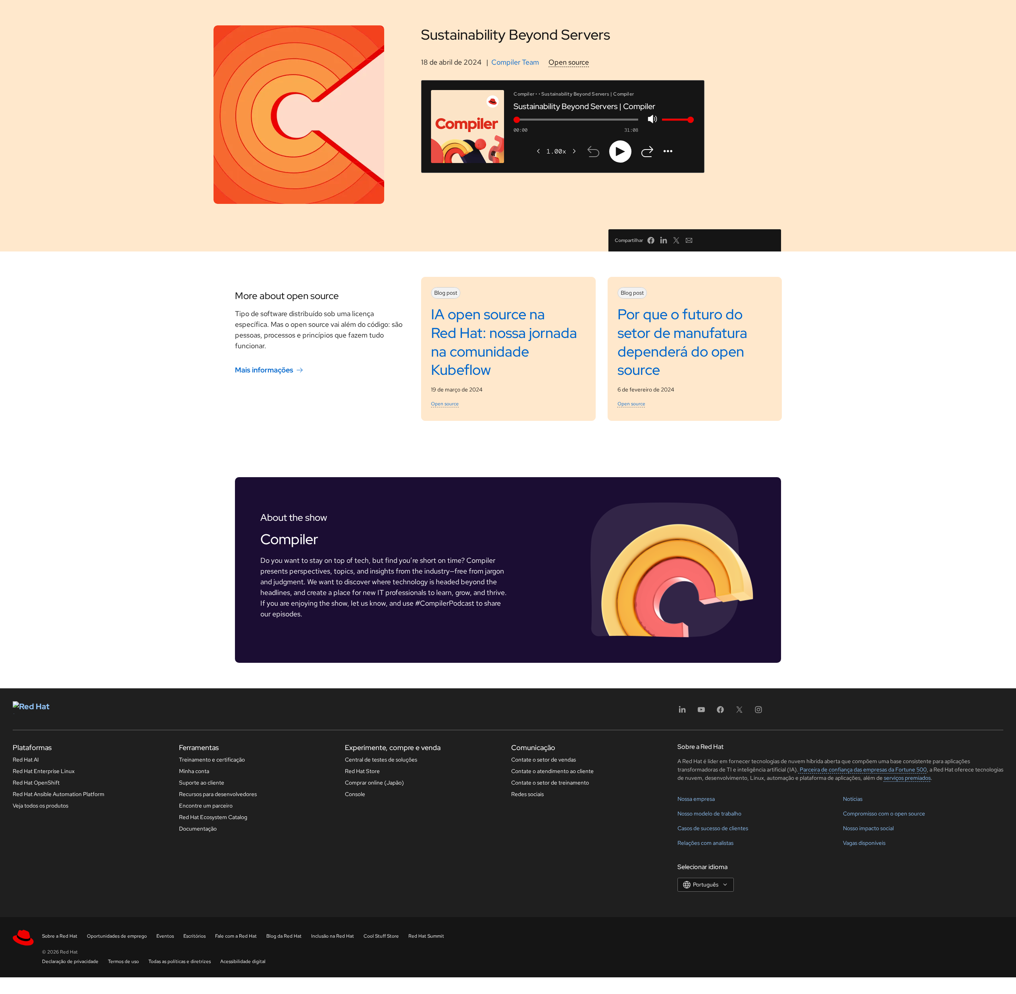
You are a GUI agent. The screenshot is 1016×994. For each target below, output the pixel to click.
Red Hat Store (362, 771)
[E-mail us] (689, 240)
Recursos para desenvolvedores (218, 794)
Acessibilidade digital (243, 961)
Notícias (852, 798)
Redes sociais (527, 794)
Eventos (165, 936)
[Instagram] (758, 712)
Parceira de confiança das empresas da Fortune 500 (863, 769)
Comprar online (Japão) (374, 782)
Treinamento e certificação (212, 759)
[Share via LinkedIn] (663, 240)
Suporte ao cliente (201, 782)
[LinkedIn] (682, 712)
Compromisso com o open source (884, 813)
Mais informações (264, 369)
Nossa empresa (696, 798)
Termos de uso (123, 961)
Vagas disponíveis (864, 842)
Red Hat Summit (426, 936)
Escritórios (194, 936)
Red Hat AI (26, 759)
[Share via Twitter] (676, 240)
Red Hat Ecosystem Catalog (213, 817)
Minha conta (194, 771)
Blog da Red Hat (284, 936)
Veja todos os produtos (40, 805)
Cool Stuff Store (381, 936)
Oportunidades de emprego (117, 936)
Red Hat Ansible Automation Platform (58, 794)
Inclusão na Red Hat (332, 936)
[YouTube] (701, 712)
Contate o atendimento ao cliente (552, 771)
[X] (739, 712)
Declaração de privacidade (70, 961)
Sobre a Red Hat (59, 936)
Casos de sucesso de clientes (712, 828)
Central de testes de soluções (381, 759)
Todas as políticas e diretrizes (179, 961)
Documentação (198, 828)
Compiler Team (515, 62)
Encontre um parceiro (206, 805)
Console (355, 794)
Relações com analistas (705, 842)
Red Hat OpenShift (36, 782)
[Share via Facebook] (651, 240)
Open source (568, 62)
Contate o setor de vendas (543, 759)
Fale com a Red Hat (236, 936)
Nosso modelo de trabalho (709, 813)
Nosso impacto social (868, 828)
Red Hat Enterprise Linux (44, 771)
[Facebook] (720, 712)
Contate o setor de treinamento (550, 782)
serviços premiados (907, 777)
